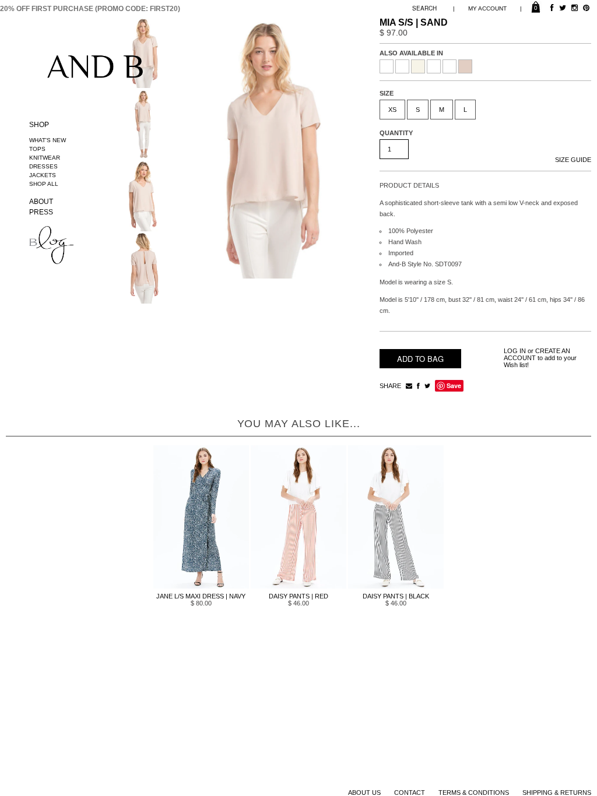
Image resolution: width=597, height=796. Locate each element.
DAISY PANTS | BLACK (396, 596)
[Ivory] (418, 66)
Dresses (43, 166)
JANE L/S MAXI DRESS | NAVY (200, 596)
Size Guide (573, 159)
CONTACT (409, 792)
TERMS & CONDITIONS (473, 792)
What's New (47, 140)
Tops (37, 149)
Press (41, 212)
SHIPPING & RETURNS (556, 792)
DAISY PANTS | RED (298, 596)
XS (392, 109)
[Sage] (449, 66)
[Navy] (434, 66)
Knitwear (44, 157)
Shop (39, 125)
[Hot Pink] (387, 66)
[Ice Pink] (402, 66)
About (41, 202)
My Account (487, 8)
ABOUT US (364, 792)
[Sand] (465, 66)
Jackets (42, 175)
